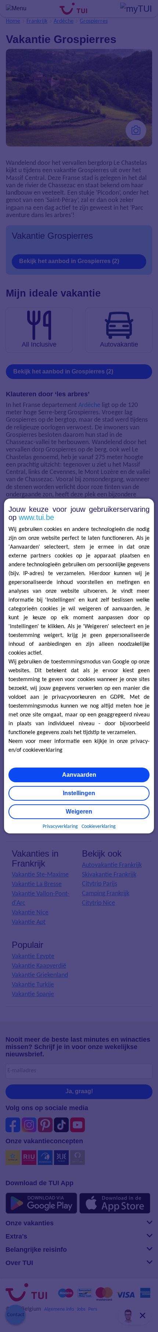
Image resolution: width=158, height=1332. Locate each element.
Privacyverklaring (60, 826)
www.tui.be (36, 517)
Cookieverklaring (99, 826)
